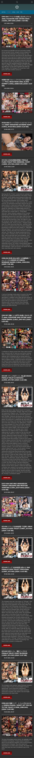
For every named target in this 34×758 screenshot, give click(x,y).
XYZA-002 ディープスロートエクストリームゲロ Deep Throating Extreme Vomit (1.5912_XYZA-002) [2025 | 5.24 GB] (17, 124)
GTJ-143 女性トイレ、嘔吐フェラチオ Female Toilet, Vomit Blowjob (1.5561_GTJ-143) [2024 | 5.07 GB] (14, 653)
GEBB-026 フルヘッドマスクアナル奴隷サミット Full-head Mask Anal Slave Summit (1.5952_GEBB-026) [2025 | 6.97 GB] (17, 83)
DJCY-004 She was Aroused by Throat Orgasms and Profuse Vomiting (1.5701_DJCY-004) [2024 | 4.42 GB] (16, 486)
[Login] (32, 2)
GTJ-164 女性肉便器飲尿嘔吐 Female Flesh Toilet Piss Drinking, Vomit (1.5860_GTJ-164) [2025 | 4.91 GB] (16, 162)
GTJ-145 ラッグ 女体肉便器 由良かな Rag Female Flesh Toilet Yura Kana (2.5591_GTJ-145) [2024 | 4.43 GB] (16, 569)
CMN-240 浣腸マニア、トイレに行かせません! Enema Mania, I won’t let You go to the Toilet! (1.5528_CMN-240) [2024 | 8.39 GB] (17, 706)
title (21, 12)
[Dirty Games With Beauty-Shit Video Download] (17, 7)
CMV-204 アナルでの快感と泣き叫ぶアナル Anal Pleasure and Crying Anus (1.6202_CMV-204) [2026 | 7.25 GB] (16, 18)
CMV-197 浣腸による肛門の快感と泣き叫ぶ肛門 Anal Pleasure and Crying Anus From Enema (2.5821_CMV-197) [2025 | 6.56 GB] (17, 318)
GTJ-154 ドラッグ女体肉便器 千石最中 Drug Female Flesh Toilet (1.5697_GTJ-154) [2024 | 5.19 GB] (17, 528)
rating (13, 12)
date (9, 12)
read (18, 12)
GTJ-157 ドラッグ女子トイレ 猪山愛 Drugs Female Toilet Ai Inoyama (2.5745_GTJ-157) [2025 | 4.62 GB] (17, 378)
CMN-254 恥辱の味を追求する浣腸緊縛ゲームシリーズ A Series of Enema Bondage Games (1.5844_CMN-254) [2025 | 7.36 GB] (16, 261)
